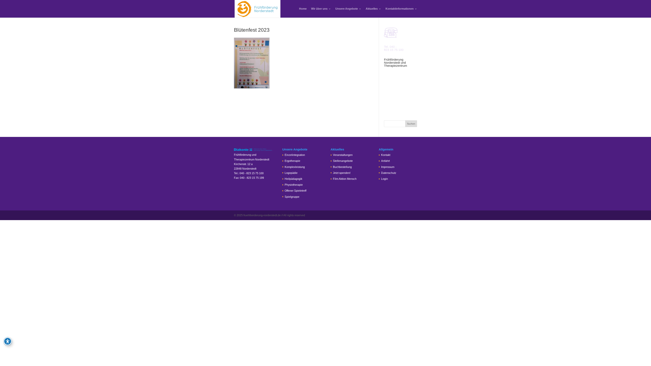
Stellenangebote (343, 160)
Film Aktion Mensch (345, 178)
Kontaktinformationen (400, 9)
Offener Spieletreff (295, 190)
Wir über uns (319, 9)
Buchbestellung (342, 167)
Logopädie (291, 172)
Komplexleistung (295, 167)
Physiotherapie (294, 184)
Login (384, 178)
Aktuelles (372, 9)
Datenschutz (388, 172)
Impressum (387, 167)
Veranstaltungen (343, 155)
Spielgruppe (292, 196)
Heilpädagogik (293, 178)
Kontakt (385, 155)
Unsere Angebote (346, 9)
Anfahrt (385, 160)
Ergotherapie (292, 160)
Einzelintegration (295, 155)
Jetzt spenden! (341, 172)
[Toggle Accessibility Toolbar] (8, 341)
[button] (7, 358)
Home (303, 9)
